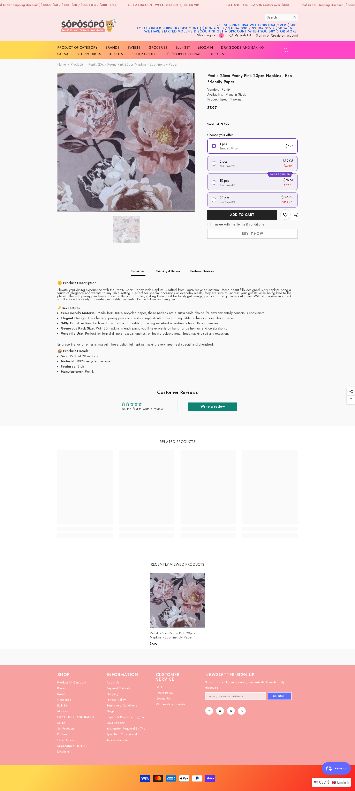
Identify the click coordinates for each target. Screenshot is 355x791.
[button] (331, 782)
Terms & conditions (250, 224)
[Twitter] (242, 711)
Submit (279, 696)
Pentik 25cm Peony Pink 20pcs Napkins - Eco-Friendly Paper (172, 635)
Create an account (284, 35)
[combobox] (278, 17)
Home (61, 64)
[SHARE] (294, 215)
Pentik (225, 89)
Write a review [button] (213, 406)
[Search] (281, 17)
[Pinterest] (231, 711)
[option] (126, 142)
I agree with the (223, 224)
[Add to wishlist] (285, 214)
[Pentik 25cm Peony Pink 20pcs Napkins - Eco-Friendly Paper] (177, 600)
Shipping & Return (168, 271)
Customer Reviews (202, 271)
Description (138, 271)
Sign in (261, 35)
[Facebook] (209, 711)
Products (77, 64)
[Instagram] (220, 711)
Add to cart (242, 214)
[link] (85, 529)
